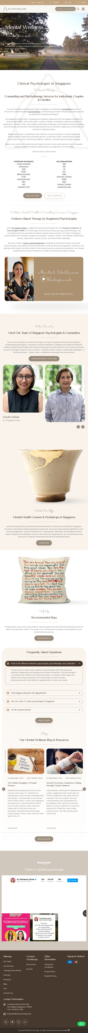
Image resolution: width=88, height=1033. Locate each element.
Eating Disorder (23, 179)
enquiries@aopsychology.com (19, 1014)
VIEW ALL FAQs (44, 720)
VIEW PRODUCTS (44, 638)
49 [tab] (78, 832)
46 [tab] (72, 832)
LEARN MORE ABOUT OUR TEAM (44, 359)
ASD (23, 184)
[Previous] (78, 427)
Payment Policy (50, 976)
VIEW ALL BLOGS (44, 839)
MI (64, 169)
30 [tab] (39, 832)
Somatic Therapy (64, 184)
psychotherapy (34, 112)
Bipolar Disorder (23, 174)
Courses (6, 975)
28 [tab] (34, 832)
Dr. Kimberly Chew (19, 228)
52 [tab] (84, 832)
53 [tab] (86, 832)
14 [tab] (6, 832)
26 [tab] (30, 832)
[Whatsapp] (78, 9)
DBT (64, 166)
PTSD (24, 177)
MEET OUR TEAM (32, 196)
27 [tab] (32, 832)
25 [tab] (28, 832)
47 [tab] (74, 832)
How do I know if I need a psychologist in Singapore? (32, 701)
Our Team (7, 961)
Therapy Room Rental (12, 970)
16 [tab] (10, 832)
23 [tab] (24, 832)
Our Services (8, 966)
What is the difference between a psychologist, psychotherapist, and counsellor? (43, 663)
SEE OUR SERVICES (54, 196)
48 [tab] (76, 832)
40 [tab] (59, 832)
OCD (24, 169)
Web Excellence (57, 1030)
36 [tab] (51, 832)
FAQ (5, 988)
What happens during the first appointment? (28, 693)
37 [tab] (53, 832)
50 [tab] (80, 832)
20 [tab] (18, 832)
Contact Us (8, 993)
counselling (66, 109)
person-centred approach (34, 243)
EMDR (64, 179)
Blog (5, 984)
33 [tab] (45, 832)
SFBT (64, 182)
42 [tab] (63, 832)
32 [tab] (43, 832)
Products (7, 979)
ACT (64, 171)
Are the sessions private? (21, 710)
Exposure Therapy (64, 177)
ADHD (23, 171)
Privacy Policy (49, 971)
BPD (23, 182)
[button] (81, 1024)
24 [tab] (26, 832)
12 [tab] (1, 832)
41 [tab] (61, 832)
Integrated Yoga (64, 187)
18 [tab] (14, 832)
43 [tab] (65, 832)
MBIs (64, 174)
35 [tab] (49, 832)
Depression (23, 166)
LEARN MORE (44, 543)
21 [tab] (20, 832)
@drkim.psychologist (50, 869)
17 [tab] (12, 832)
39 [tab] (57, 832)
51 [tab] (82, 832)
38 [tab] (55, 832)
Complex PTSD (24, 187)
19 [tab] (16, 832)
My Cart (29, 969)
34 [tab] (47, 832)
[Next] (83, 427)
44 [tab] (67, 832)
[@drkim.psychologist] (13, 880)
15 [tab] (8, 832)
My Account (31, 964)
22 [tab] (22, 832)
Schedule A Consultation (65, 9)
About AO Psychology (18, 55)
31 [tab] (41, 832)
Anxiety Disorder (24, 164)
